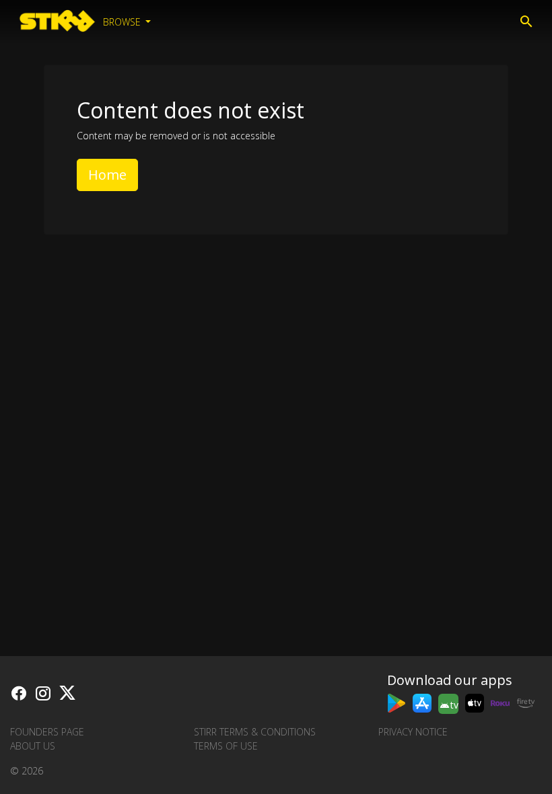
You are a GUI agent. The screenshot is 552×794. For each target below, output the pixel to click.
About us (32, 745)
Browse (123, 21)
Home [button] (107, 175)
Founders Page (47, 731)
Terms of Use (226, 745)
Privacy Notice (413, 731)
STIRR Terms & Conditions (255, 731)
